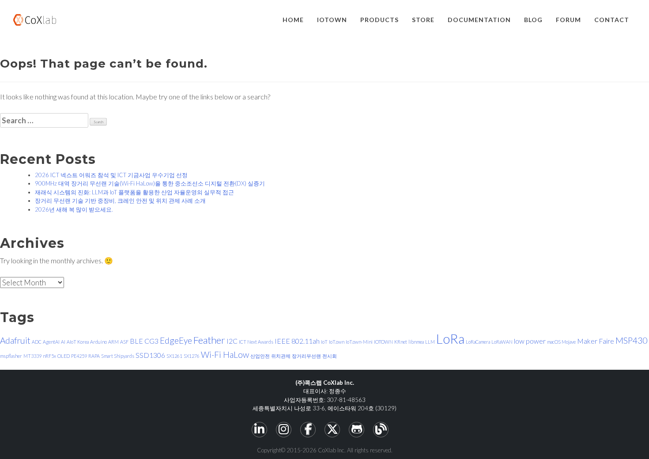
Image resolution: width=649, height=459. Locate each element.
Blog (533, 19)
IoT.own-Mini (359, 342)
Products (379, 19)
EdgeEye (176, 340)
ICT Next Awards (256, 342)
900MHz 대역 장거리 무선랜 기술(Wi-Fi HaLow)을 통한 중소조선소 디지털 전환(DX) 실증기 (150, 183)
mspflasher (11, 356)
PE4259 (79, 356)
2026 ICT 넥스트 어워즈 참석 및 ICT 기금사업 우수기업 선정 (111, 174)
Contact (611, 19)
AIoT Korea (78, 342)
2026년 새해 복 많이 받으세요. (74, 209)
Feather (209, 340)
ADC (37, 342)
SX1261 (174, 356)
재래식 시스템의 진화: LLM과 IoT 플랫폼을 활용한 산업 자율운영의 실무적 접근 (134, 192)
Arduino (98, 342)
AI (63, 342)
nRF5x (49, 356)
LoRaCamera (478, 342)
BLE (136, 341)
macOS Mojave (561, 342)
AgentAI (51, 342)
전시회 (329, 356)
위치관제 (281, 356)
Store (423, 19)
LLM (430, 342)
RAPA (94, 356)
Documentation (479, 19)
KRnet (400, 342)
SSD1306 (150, 355)
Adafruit (15, 340)
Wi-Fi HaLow (225, 354)
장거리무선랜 (306, 356)
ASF (124, 342)
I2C (232, 341)
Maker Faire (595, 341)
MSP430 (631, 340)
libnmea (416, 342)
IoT (324, 342)
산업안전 (260, 356)
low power (530, 341)
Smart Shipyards (117, 356)
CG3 (151, 341)
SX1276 (192, 356)
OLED (63, 356)
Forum (568, 19)
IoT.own (336, 342)
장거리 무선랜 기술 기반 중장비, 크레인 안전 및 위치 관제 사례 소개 (120, 200)
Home (293, 19)
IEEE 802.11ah (297, 341)
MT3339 (32, 356)
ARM (113, 342)
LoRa (450, 338)
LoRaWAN (502, 342)
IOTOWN (332, 19)
